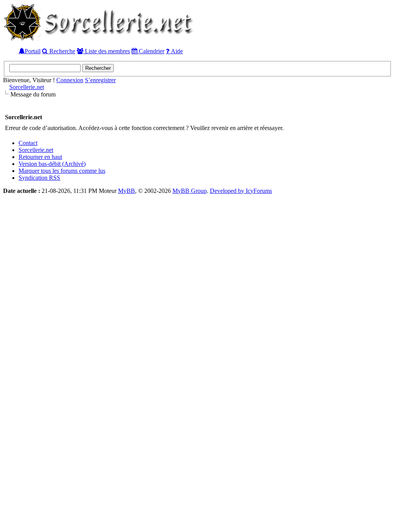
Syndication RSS (39, 177)
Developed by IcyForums (241, 190)
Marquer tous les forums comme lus (62, 170)
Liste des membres (106, 51)
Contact (28, 143)
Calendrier (150, 51)
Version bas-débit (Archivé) (52, 163)
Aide (176, 51)
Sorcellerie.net (26, 87)
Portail (33, 51)
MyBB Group (189, 190)
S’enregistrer (100, 80)
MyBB (126, 190)
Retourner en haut (40, 157)
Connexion (69, 80)
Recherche (61, 51)
